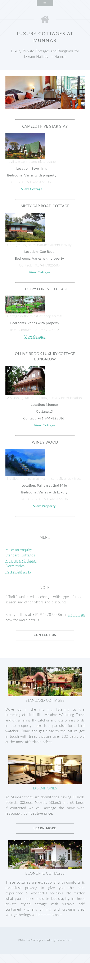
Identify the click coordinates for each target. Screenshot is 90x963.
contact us (76, 615)
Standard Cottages (20, 555)
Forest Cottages (18, 571)
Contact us (45, 635)
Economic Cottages (20, 560)
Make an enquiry (18, 550)
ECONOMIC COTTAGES (44, 873)
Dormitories (15, 566)
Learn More (44, 828)
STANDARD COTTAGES (45, 700)
